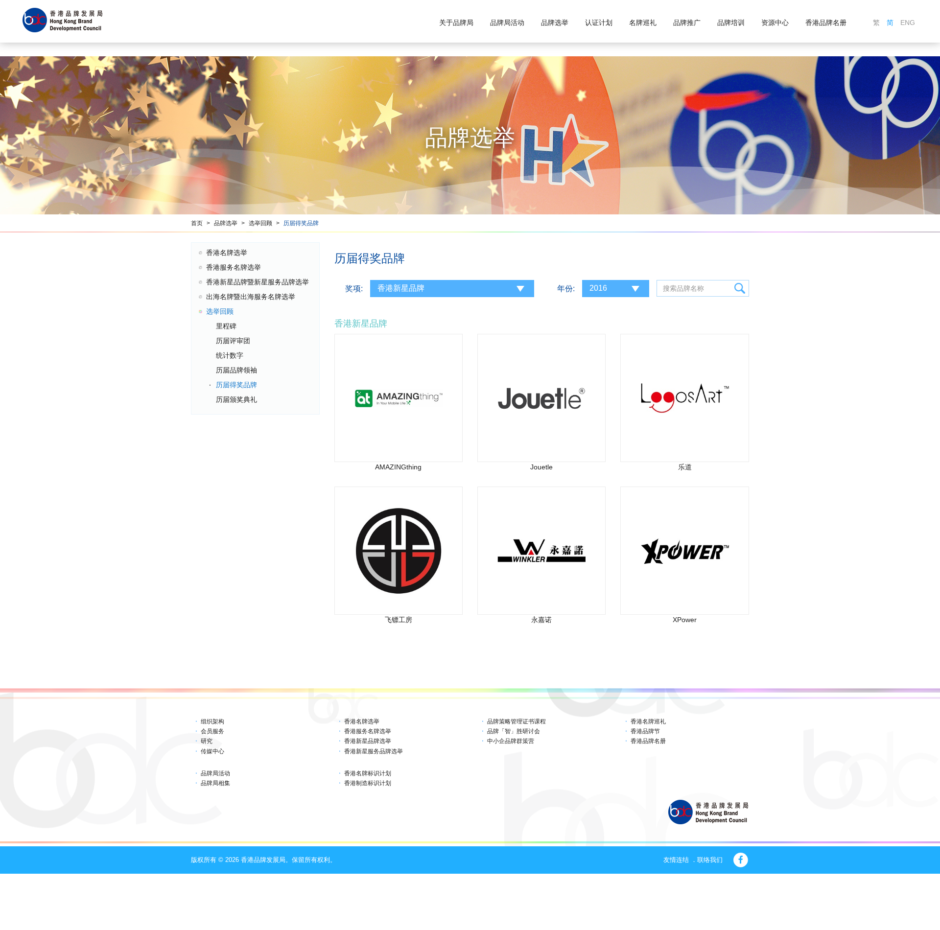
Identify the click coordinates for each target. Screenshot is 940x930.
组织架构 (212, 721)
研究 (206, 741)
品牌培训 (731, 22)
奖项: (354, 288)
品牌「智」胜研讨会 (513, 731)
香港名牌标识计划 (367, 773)
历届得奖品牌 (301, 223)
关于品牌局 (456, 22)
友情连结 (676, 859)
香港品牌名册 (825, 22)
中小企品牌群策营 (510, 741)
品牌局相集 (215, 783)
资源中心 (775, 22)
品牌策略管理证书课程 (516, 721)
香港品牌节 (645, 731)
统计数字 (229, 355)
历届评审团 (233, 341)
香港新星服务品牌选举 (373, 751)
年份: (566, 288)
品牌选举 (554, 22)
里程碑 (226, 326)
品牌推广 (687, 22)
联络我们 (710, 859)
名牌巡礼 (643, 22)
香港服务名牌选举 (233, 267)
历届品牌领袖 (236, 370)
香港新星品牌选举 (367, 741)
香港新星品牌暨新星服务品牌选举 (257, 282)
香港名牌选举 (226, 252)
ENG (907, 22)
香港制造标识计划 (367, 783)
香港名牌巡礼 (648, 721)
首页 (197, 223)
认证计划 (598, 22)
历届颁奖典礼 (236, 399)
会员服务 (212, 731)
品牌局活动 (507, 22)
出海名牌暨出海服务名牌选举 (250, 297)
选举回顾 (260, 223)
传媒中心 (212, 751)
